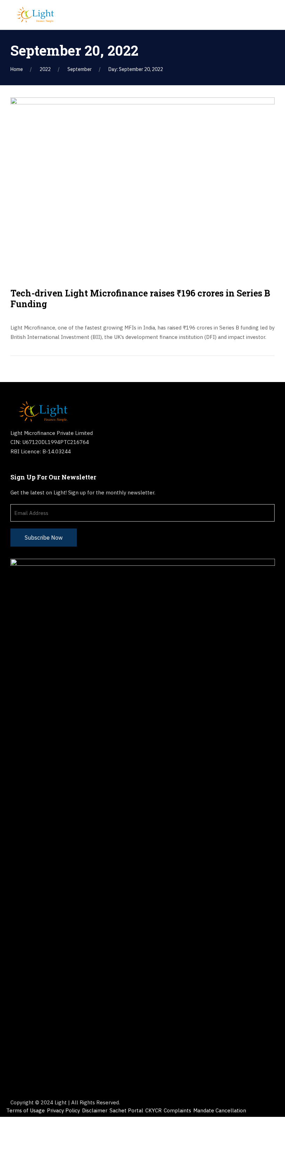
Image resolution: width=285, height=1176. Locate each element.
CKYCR (153, 1110)
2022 (45, 69)
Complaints (177, 1110)
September (79, 69)
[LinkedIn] (29, 468)
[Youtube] (55, 468)
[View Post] (142, 185)
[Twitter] (41, 468)
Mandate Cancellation (219, 1110)
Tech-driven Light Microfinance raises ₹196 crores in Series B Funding (140, 298)
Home (16, 69)
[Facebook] (15, 468)
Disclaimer (94, 1110)
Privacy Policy (63, 1110)
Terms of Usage (25, 1110)
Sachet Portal (126, 1110)
